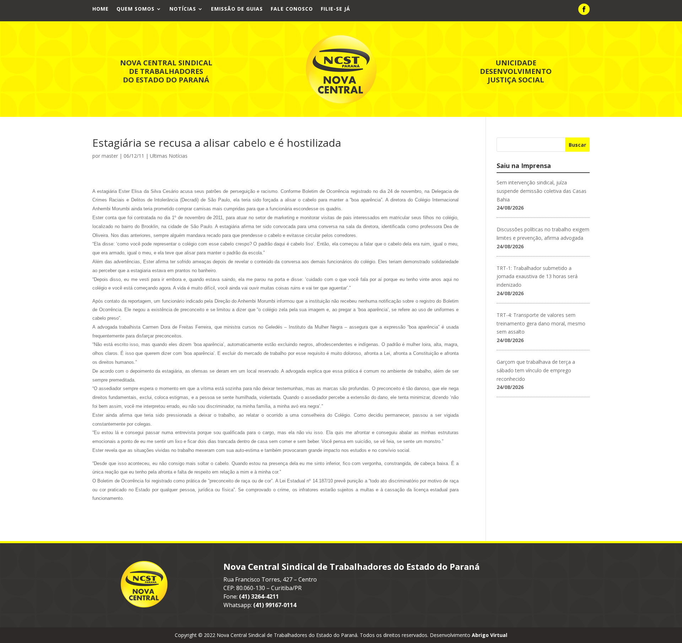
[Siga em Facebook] (584, 9)
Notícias (182, 9)
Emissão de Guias (237, 9)
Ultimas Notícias (169, 155)
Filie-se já (335, 9)
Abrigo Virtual (489, 635)
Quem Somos (136, 9)
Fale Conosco (292, 9)
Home (100, 9)
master (110, 155)
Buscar (577, 144)
